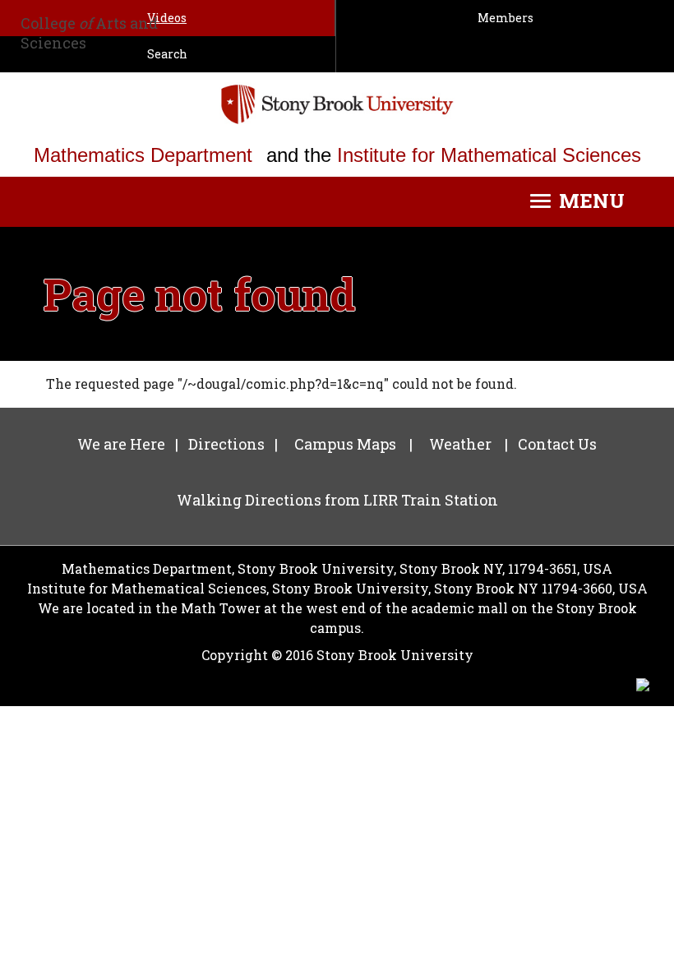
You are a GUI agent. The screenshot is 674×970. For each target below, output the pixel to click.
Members (505, 17)
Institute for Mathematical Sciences (489, 155)
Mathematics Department (143, 155)
